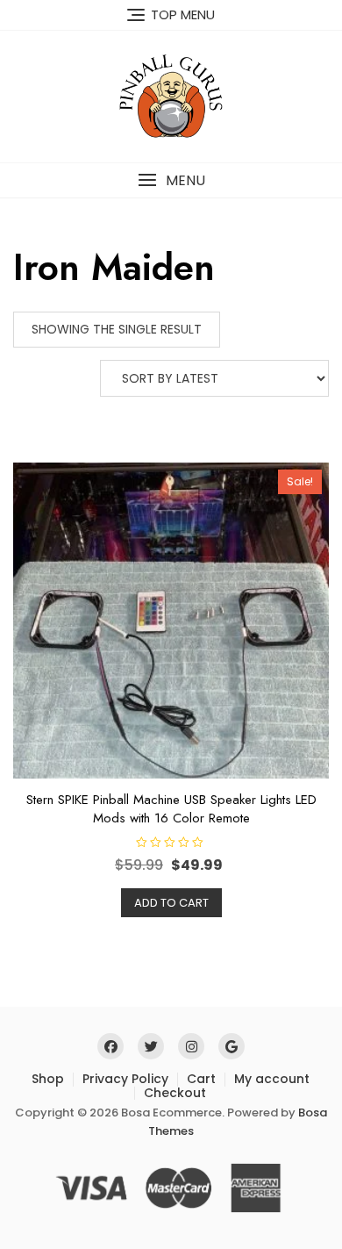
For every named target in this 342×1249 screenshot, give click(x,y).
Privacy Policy (125, 1078)
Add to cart (171, 902)
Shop (48, 1078)
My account (272, 1078)
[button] (171, 180)
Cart (201, 1078)
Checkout (175, 1093)
